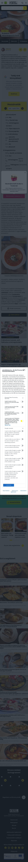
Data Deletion (6, 490)
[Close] (24, 370)
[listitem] (14, 398)
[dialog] (14, 431)
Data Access (15, 490)
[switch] (22, 401)
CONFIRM (8, 485)
